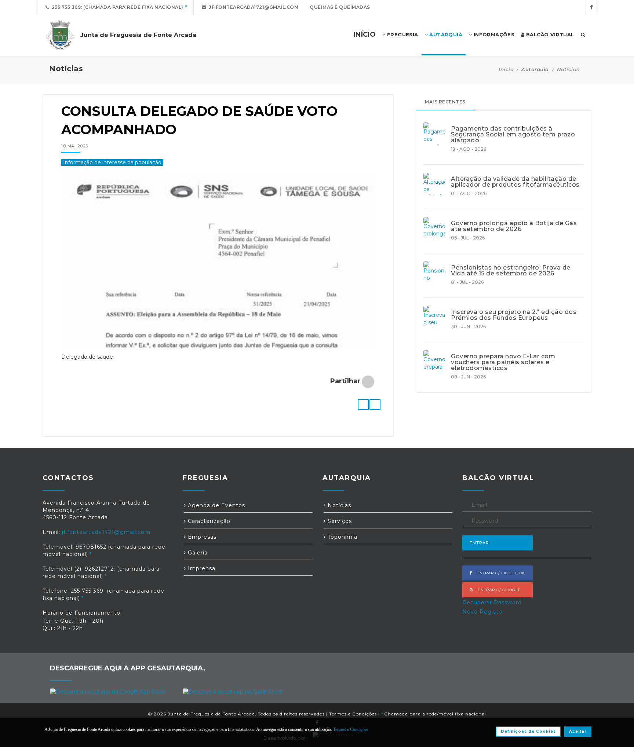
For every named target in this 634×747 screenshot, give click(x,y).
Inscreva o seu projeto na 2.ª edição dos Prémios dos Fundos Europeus (513, 315)
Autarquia (445, 34)
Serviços (339, 521)
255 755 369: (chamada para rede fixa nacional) (116, 7)
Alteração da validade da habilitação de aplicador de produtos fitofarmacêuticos (515, 182)
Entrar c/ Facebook (498, 573)
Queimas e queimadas (340, 7)
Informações (493, 34)
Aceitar (578, 731)
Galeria (197, 552)
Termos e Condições (353, 714)
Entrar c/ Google (497, 589)
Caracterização (208, 521)
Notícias (568, 69)
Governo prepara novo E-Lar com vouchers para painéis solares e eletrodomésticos (503, 362)
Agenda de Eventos (215, 505)
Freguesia (402, 34)
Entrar (479, 542)
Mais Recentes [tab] (445, 102)
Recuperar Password (492, 602)
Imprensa (200, 568)
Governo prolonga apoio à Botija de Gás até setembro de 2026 (514, 226)
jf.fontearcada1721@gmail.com (252, 7)
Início (506, 69)
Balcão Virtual (549, 34)
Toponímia (341, 537)
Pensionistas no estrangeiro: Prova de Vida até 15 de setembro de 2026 (511, 271)
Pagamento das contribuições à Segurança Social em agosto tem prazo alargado (513, 134)
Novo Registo (482, 611)
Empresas (201, 537)
